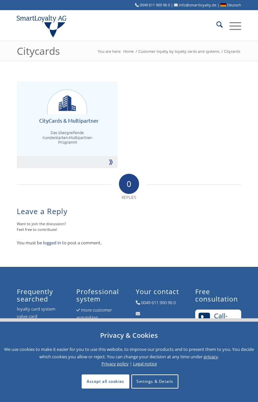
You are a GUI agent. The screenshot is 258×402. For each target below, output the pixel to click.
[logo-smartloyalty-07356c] (45, 25)
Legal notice (145, 364)
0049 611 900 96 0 (158, 302)
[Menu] (232, 25)
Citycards (38, 51)
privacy (211, 357)
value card (27, 316)
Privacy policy (115, 364)
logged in (52, 243)
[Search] (216, 25)
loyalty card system (36, 309)
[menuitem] (216, 25)
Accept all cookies (105, 381)
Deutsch (233, 4)
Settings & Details (154, 381)
